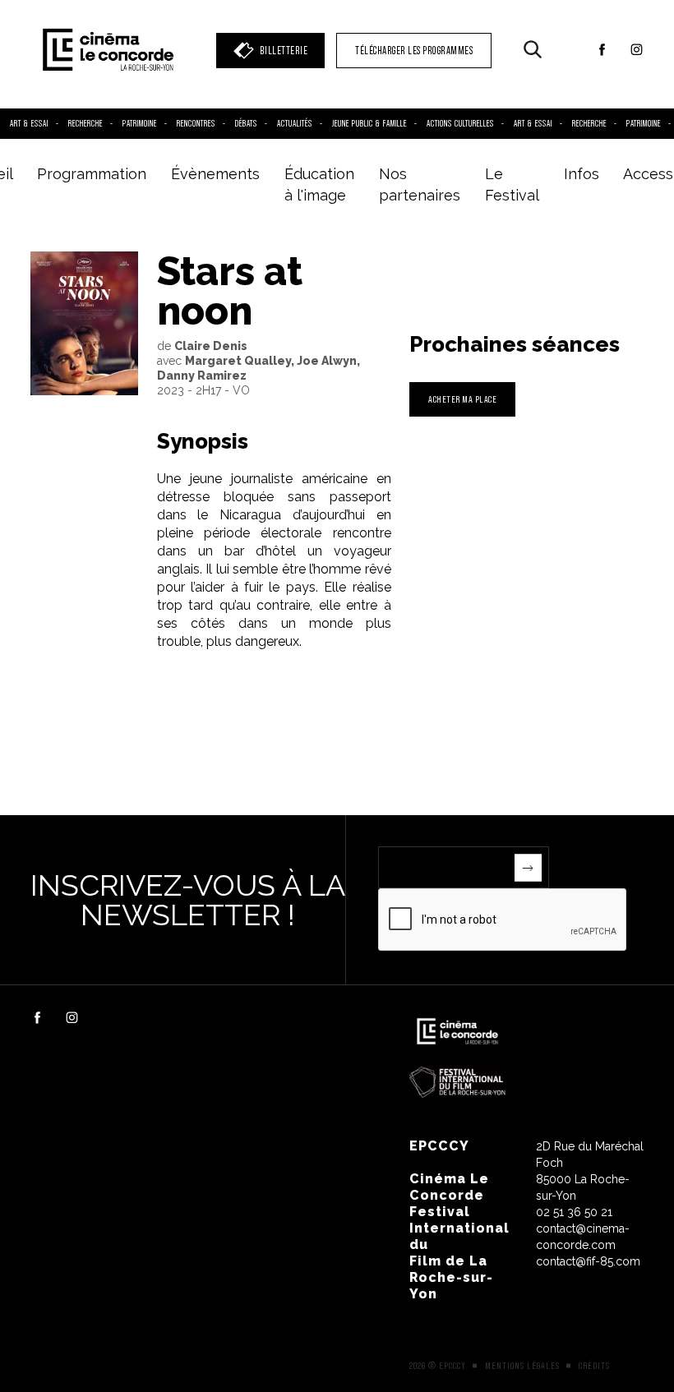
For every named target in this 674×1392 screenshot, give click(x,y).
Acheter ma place (462, 399)
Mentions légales (522, 1366)
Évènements (215, 173)
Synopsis (202, 441)
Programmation (91, 173)
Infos (581, 173)
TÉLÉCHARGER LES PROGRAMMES (414, 50)
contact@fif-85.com (588, 1261)
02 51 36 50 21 (574, 1212)
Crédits (594, 1366)
